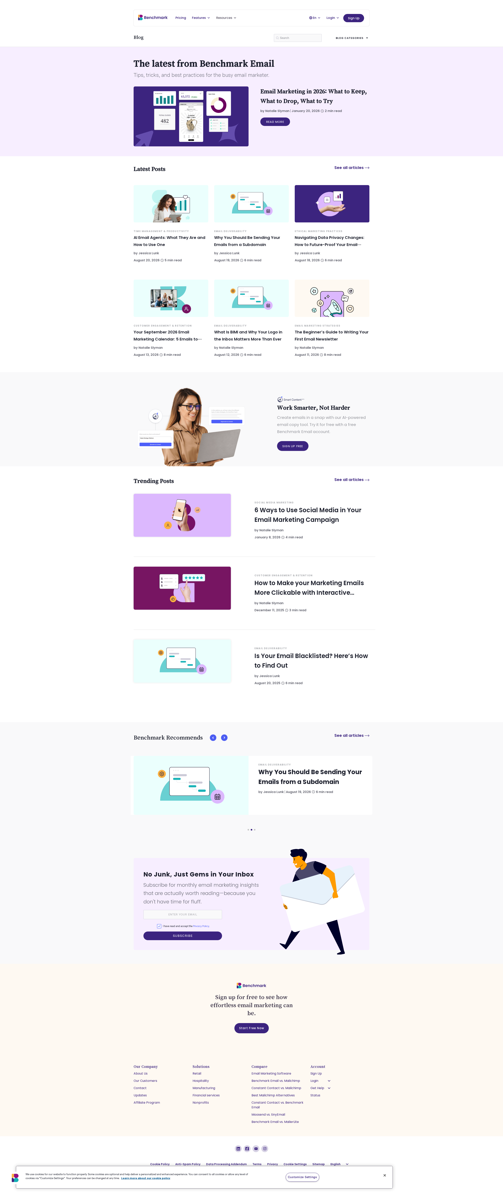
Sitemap (318, 1164)
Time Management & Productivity (161, 231)
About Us (141, 1073)
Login (331, 18)
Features (199, 18)
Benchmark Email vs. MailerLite (275, 1122)
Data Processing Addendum (226, 1164)
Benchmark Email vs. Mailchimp (276, 1080)
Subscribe (183, 936)
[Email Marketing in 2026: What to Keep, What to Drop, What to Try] (191, 116)
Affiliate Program (147, 1102)
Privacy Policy (201, 926)
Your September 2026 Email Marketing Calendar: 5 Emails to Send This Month (166, 339)
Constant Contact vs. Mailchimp (276, 1088)
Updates (140, 1095)
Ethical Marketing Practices (318, 231)
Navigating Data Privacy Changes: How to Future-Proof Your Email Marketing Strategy (329, 244)
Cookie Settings (295, 1164)
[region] (204, 1177)
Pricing (180, 18)
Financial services (206, 1095)
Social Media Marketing (274, 502)
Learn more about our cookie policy (145, 1178)
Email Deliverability (230, 231)
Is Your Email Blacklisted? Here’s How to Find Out (311, 661)
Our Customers (145, 1080)
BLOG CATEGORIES (349, 38)
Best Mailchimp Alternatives (273, 1095)
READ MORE (275, 122)
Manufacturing (204, 1088)
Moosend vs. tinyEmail (268, 1114)
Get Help (317, 1088)
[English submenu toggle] (347, 1164)
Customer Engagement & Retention (163, 325)
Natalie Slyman (277, 111)
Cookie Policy (160, 1164)
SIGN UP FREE (292, 446)
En (314, 18)
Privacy (272, 1164)
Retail (197, 1073)
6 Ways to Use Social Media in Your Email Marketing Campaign (307, 515)
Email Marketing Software (271, 1073)
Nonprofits (201, 1102)
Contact (140, 1088)
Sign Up (353, 18)
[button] (213, 738)
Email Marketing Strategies (317, 325)
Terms (257, 1164)
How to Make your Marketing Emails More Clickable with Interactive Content (309, 588)
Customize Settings (302, 1177)
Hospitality (201, 1080)
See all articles (349, 167)
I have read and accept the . (186, 926)
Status (315, 1095)
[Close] (384, 1175)
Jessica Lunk (149, 253)
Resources (224, 18)
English (335, 1164)
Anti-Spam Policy (187, 1164)
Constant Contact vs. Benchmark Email (277, 1105)
